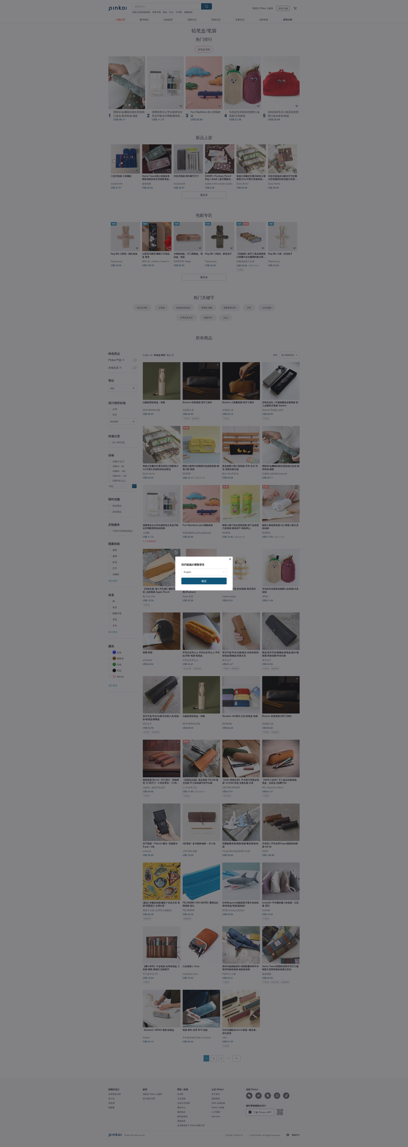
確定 (204, 581)
